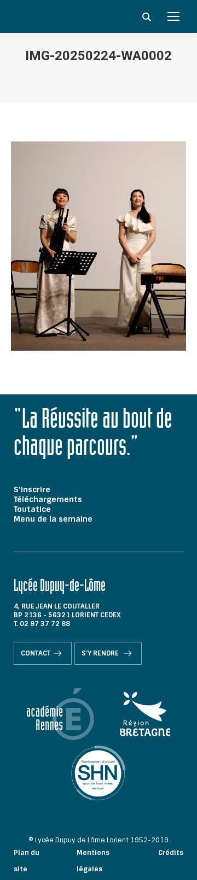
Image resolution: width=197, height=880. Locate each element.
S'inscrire (32, 489)
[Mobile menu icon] (173, 16)
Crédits (170, 852)
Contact (35, 653)
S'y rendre (101, 653)
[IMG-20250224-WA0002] (98, 246)
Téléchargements (48, 499)
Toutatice (32, 509)
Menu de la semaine (53, 519)
